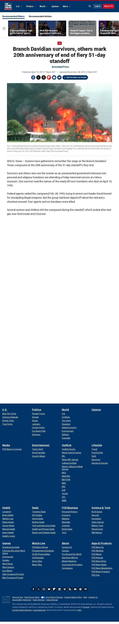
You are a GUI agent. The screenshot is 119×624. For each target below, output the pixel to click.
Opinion (55, 6)
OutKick (66, 445)
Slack (65, 589)
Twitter (38, 77)
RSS (70, 589)
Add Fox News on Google (76, 77)
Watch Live (38, 543)
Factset (86, 607)
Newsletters (75, 589)
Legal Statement (39, 610)
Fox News (8, 6)
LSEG (79, 610)
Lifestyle (97, 445)
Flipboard (49, 77)
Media (6, 445)
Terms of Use (17, 597)
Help (85, 597)
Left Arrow (4, 28)
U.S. (18, 6)
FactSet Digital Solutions (22, 610)
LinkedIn (59, 589)
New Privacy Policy (32, 597)
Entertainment (40, 445)
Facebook (33, 77)
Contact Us (93, 597)
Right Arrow (113, 28)
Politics (30, 6)
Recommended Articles (40, 16)
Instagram (44, 589)
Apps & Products (102, 543)
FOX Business (70, 507)
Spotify (80, 589)
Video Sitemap (52, 600)
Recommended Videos (13, 16)
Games (6, 543)
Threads (44, 77)
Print (54, 77)
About (65, 543)
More (65, 6)
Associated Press (60, 67)
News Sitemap (38, 600)
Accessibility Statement (21, 600)
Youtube (49, 589)
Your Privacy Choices (54, 597)
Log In (97, 6)
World (43, 6)
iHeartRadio (85, 589)
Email (59, 77)
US (59, 43)
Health (6, 507)
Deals (35, 507)
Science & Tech (101, 507)
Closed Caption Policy (73, 597)
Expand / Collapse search (90, 6)
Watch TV (108, 6)
